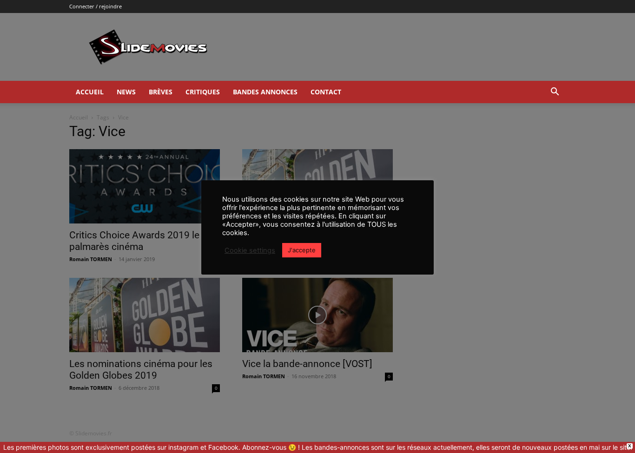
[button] (554, 92)
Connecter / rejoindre (95, 6)
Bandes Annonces (265, 91)
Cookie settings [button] (250, 250)
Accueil (90, 91)
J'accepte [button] (302, 250)
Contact (326, 91)
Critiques (202, 91)
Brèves (160, 91)
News (126, 91)
